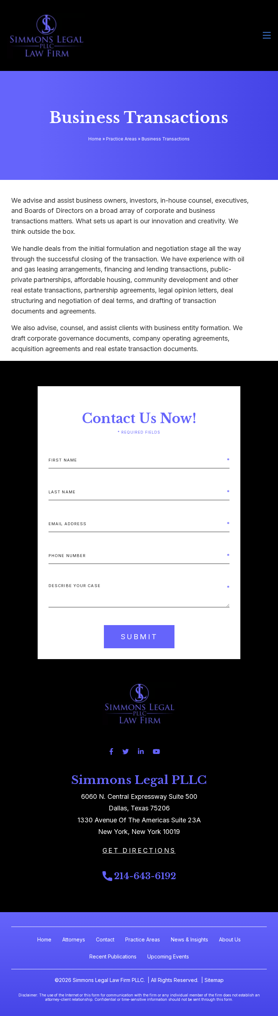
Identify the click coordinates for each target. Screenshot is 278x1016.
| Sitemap (212, 980)
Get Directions (139, 850)
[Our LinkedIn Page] (141, 751)
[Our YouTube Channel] (156, 751)
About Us (230, 939)
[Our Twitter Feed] (125, 751)
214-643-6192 (145, 876)
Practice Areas (121, 139)
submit (139, 636)
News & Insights (189, 939)
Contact (105, 939)
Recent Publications (112, 956)
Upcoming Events (168, 956)
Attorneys (73, 939)
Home (94, 139)
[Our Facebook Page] (111, 751)
